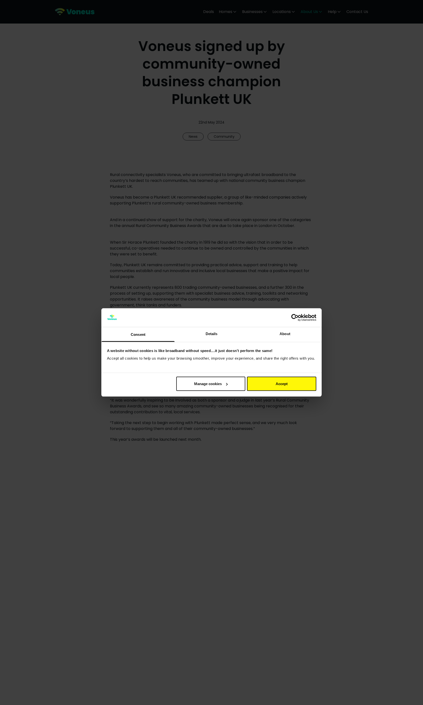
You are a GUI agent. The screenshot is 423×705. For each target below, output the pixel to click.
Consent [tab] (138, 334)
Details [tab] (212, 334)
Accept (282, 384)
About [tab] (285, 334)
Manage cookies (208, 384)
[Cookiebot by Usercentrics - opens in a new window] (294, 317)
